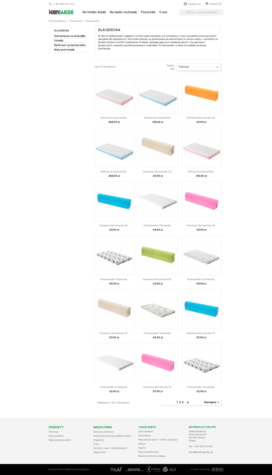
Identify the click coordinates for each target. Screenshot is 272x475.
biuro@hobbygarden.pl (201, 452)
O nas (163, 12)
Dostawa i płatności (104, 432)
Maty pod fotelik (64, 49)
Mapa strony (100, 452)
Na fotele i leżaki (94, 12)
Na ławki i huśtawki (123, 12)
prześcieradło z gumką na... (158, 225)
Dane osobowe (145, 431)
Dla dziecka (61, 30)
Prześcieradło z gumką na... (114, 279)
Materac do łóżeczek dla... (114, 118)
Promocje (53, 432)
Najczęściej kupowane (60, 440)
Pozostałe (148, 12)
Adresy (141, 443)
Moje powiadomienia (148, 452)
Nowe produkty (56, 436)
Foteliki (58, 40)
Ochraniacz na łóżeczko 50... (201, 118)
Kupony (142, 448)
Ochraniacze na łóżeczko (69, 36)
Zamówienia (144, 435)
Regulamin (99, 440)
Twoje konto (147, 427)
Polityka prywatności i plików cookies (112, 436)
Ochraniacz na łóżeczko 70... (114, 333)
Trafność (198, 67)
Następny (212, 402)
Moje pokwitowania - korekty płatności (158, 439)
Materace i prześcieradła (69, 45)
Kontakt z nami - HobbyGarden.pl (110, 448)
